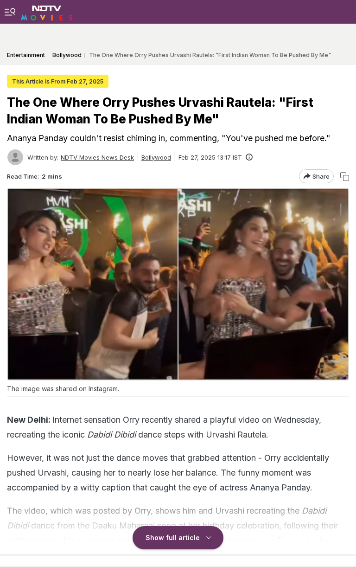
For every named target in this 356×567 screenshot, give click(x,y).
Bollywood (156, 157)
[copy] (344, 176)
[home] (47, 11)
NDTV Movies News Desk (97, 157)
